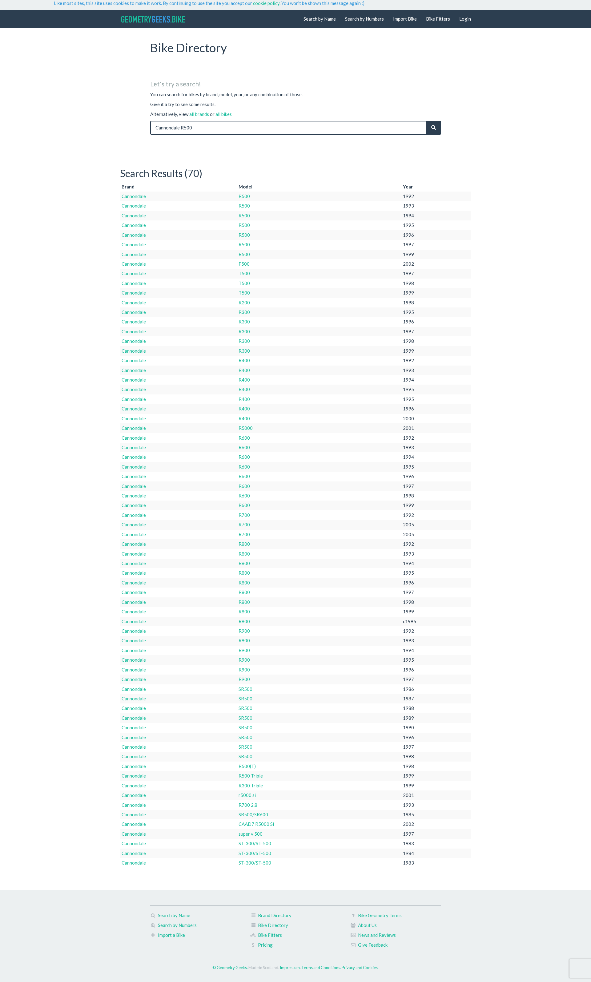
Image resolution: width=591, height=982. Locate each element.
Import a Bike (171, 935)
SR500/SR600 (253, 814)
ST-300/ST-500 (255, 843)
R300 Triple (251, 785)
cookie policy (266, 3)
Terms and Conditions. (321, 967)
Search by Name (320, 19)
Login (465, 19)
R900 (244, 631)
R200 (244, 302)
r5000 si (247, 795)
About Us (367, 925)
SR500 (245, 689)
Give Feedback (373, 945)
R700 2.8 (248, 805)
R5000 (246, 428)
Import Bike (405, 19)
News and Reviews (377, 935)
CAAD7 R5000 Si (256, 824)
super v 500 (251, 834)
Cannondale (134, 196)
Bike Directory (273, 925)
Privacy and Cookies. (360, 967)
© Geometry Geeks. (230, 967)
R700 (244, 515)
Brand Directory (274, 915)
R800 (244, 544)
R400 (244, 360)
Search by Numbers (364, 19)
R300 (244, 312)
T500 (244, 273)
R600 (244, 438)
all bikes (223, 114)
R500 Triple (251, 775)
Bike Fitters (438, 19)
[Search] (433, 128)
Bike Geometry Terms (380, 915)
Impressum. (290, 967)
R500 (244, 196)
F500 (244, 264)
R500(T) (247, 766)
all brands (199, 114)
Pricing (265, 945)
